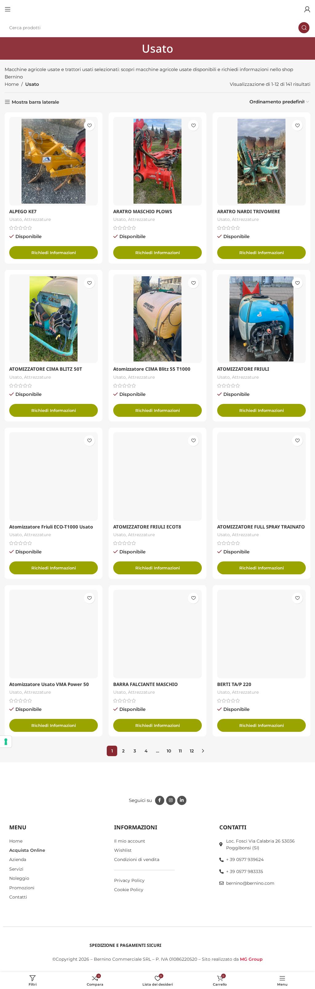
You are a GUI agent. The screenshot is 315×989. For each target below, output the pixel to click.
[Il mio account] (307, 9)
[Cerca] (303, 27)
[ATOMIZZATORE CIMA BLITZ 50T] (53, 318)
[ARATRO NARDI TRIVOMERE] (261, 161)
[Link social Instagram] (170, 800)
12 (192, 751)
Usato (15, 219)
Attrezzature (37, 219)
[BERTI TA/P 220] (261, 634)
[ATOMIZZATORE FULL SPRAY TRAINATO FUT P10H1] (261, 476)
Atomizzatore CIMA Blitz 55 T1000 (151, 369)
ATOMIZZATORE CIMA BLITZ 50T (45, 369)
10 (169, 751)
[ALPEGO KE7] (53, 161)
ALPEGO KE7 (23, 211)
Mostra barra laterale (35, 102)
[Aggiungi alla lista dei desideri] (89, 125)
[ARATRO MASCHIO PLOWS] (157, 161)
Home (12, 84)
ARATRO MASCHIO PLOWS (142, 211)
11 (180, 751)
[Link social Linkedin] (181, 800)
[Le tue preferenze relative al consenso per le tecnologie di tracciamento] (6, 742)
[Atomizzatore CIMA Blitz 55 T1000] (157, 318)
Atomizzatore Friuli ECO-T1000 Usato (51, 527)
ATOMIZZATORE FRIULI (243, 369)
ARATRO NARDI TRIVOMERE (248, 211)
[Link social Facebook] (159, 800)
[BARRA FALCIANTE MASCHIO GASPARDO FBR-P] (157, 634)
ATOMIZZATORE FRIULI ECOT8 (147, 527)
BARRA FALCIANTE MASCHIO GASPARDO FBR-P (145, 687)
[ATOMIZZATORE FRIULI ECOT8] (157, 476)
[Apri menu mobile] (8, 9)
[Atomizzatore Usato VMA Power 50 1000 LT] (53, 634)
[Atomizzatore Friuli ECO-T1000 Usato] (53, 476)
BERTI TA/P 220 (234, 684)
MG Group (251, 959)
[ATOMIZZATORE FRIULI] (261, 318)
